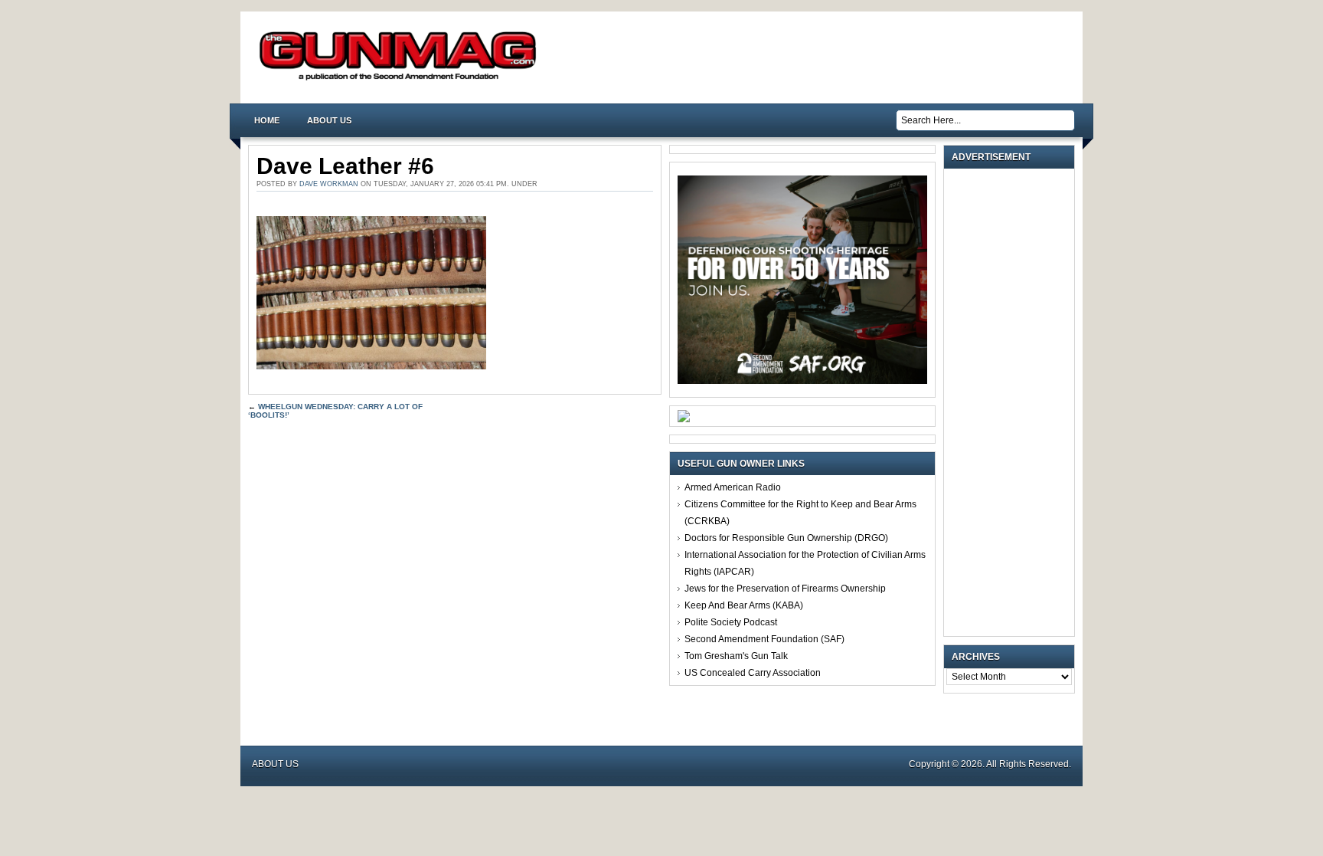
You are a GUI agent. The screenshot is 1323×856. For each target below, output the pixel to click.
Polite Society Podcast (730, 622)
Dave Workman (328, 184)
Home (266, 120)
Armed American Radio (732, 487)
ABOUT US (329, 120)
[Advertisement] (1013, 402)
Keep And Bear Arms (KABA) (743, 605)
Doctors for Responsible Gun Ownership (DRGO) (786, 538)
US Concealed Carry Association (752, 672)
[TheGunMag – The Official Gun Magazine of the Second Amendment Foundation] (401, 79)
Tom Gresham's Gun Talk (736, 656)
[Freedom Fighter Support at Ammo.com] (684, 419)
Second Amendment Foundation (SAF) (764, 639)
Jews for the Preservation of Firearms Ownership (785, 588)
